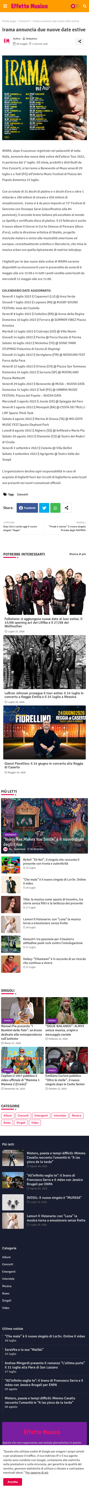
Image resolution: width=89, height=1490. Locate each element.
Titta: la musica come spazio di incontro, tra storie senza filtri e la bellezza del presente (53, 901)
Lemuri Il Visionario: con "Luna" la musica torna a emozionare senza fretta (52, 921)
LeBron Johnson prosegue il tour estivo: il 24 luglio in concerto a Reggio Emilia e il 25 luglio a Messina (44, 695)
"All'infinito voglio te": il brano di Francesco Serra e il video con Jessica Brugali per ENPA (55, 1179)
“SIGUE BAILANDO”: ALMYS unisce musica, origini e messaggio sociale (64, 1030)
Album (7, 1115)
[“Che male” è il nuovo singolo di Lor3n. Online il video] (11, 884)
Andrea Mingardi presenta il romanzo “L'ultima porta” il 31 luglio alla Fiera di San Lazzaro (45, 1365)
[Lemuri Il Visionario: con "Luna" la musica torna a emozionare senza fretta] (11, 924)
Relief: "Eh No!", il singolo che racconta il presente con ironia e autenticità (51, 861)
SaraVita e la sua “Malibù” (24, 1350)
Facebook (30, 508)
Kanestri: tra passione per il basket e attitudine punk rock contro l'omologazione (53, 941)
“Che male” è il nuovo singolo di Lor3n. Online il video (54, 881)
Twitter (44, 508)
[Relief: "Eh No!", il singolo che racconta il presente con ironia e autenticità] (11, 864)
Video (34, 1123)
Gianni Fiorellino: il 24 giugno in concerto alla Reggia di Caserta (44, 765)
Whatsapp (55, 508)
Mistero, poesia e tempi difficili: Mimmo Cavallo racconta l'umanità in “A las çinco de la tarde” (56, 1157)
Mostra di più (77, 554)
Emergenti (41, 1115)
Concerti (24, 21)
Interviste (60, 1115)
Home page (9, 21)
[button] (84, 6)
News (7, 1123)
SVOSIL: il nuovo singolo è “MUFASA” (54, 1198)
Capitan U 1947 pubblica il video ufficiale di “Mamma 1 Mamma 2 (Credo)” (20, 1080)
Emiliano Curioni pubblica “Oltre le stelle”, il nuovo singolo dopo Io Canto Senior (65, 1080)
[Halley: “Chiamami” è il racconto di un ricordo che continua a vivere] (11, 964)
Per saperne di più (36, 1472)
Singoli (20, 1123)
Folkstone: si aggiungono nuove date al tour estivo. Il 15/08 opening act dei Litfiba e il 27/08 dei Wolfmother (44, 622)
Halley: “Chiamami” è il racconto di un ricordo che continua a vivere (54, 961)
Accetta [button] (13, 1482)
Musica (76, 1115)
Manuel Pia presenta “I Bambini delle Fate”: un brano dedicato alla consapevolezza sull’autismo (21, 1032)
